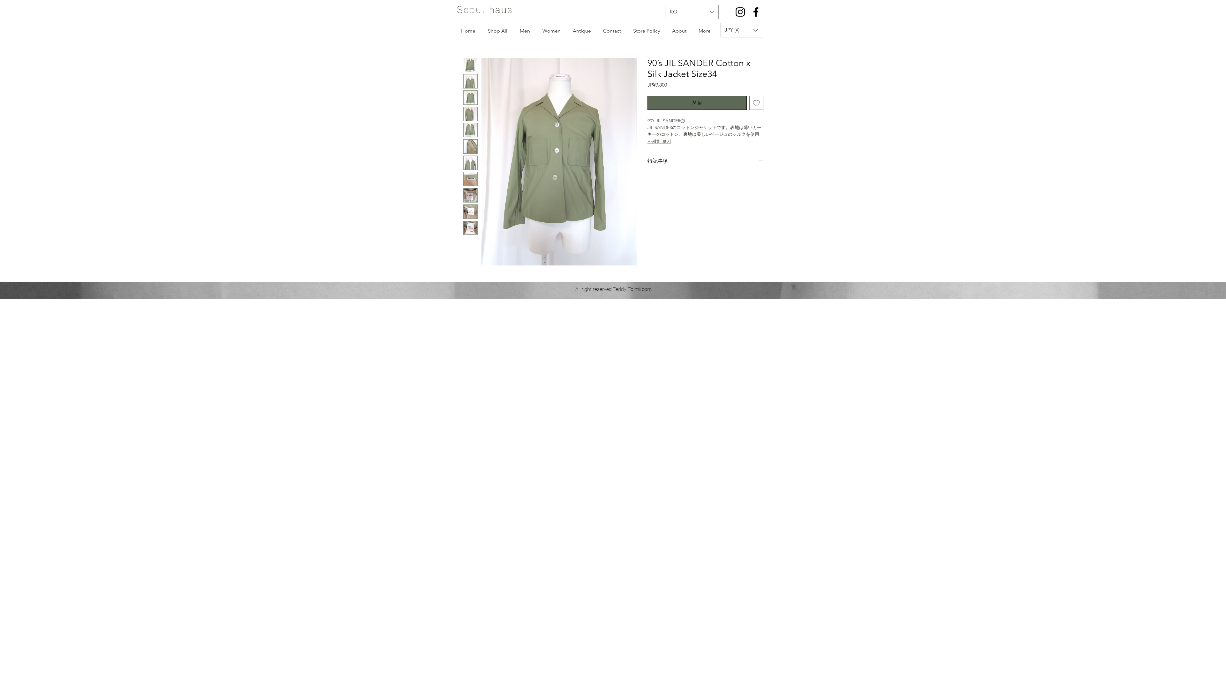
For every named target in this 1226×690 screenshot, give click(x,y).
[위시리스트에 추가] (756, 103)
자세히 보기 (659, 141)
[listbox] (741, 30)
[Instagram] (740, 12)
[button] (741, 30)
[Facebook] (756, 12)
